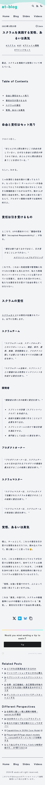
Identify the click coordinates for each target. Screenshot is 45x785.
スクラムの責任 (13, 105)
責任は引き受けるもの (16, 100)
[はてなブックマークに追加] (20, 618)
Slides (26, 16)
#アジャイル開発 (31, 45)
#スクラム (11, 45)
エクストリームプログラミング (28, 257)
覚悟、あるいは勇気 (15, 110)
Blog (16, 16)
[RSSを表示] (37, 6)
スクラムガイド (9, 315)
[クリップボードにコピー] (31, 618)
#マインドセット (22, 49)
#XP (19, 45)
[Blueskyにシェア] (25, 618)
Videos (38, 16)
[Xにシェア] (14, 618)
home (6, 16)
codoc (39, 653)
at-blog (9, 6)
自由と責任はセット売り (17, 95)
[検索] (33, 6)
